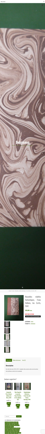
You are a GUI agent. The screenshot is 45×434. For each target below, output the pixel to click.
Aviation (11, 423)
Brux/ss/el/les (12, 425)
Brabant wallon (7, 425)
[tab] (9, 360)
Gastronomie (17, 429)
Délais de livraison (17, 360)
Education (18, 428)
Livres (13, 290)
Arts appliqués (7, 423)
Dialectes (12, 426)
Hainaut (12, 431)
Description (9, 360)
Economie (14, 428)
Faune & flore (10, 429)
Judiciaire (6, 432)
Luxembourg (19, 432)
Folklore (14, 429)
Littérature (33, 323)
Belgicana (22, 142)
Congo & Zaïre (17, 425)
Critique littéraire (7, 426)
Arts (17, 422)
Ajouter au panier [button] (9, 404)
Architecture (11, 422)
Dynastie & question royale (9, 428)
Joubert (18, 431)
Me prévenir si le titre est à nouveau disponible (32, 316)
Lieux (9, 432)
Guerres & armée (7, 431)
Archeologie (6, 422)
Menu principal (3, 1)
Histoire (15, 431)
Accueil (10, 290)
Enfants (6, 429)
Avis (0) (24, 360)
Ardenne (15, 422)
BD (13, 423)
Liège (15, 432)
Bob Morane (16, 423)
